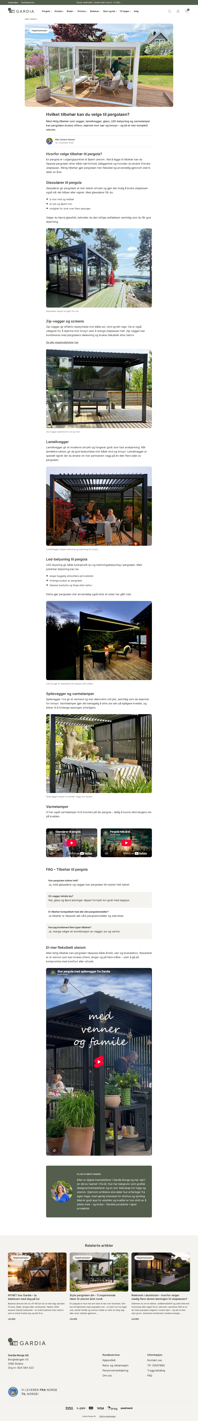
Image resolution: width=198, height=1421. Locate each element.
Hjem (27, 19)
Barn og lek (109, 11)
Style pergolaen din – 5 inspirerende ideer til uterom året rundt (93, 1297)
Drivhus (82, 11)
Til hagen (124, 11)
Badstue (94, 11)
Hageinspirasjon (39, 30)
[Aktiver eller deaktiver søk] (169, 11)
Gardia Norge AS (89, 1416)
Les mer (11, 1318)
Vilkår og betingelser (107, 1416)
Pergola (46, 11)
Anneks (58, 11)
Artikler (33, 19)
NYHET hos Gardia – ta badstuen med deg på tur (24, 1297)
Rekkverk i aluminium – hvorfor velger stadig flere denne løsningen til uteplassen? (159, 1297)
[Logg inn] (178, 11)
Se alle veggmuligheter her (62, 342)
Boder (70, 11)
